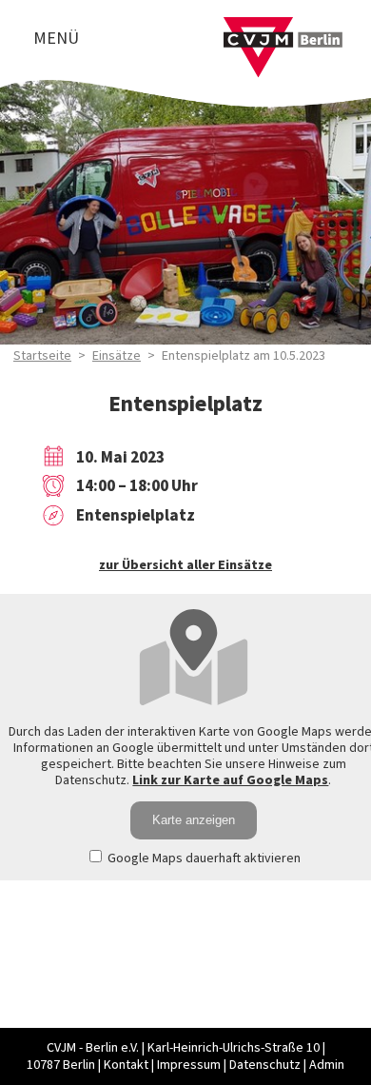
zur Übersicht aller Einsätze (185, 565)
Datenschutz (265, 1065)
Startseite (42, 355)
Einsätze (116, 355)
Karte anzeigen (193, 820)
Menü (56, 38)
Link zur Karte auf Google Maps (230, 780)
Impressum (189, 1065)
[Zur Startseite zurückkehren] (283, 28)
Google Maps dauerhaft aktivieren (203, 858)
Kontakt (126, 1065)
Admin (326, 1065)
